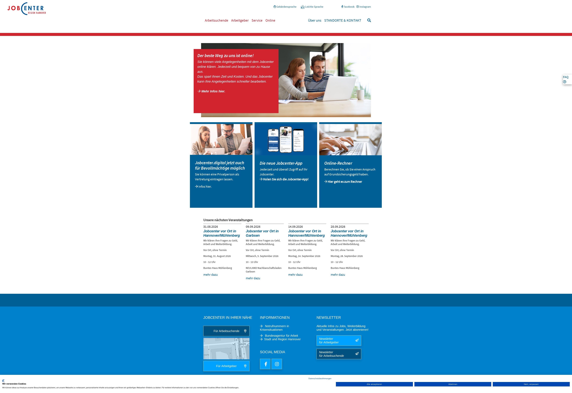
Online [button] (270, 20)
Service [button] (257, 20)
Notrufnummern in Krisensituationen (274, 327)
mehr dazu (210, 274)
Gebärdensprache (286, 6)
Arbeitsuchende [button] (216, 20)
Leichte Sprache (314, 6)
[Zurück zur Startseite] (289, 8)
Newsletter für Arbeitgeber (329, 340)
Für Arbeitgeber (226, 366)
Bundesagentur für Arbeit (281, 335)
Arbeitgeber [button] (240, 20)
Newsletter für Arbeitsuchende (331, 354)
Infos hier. (205, 186)
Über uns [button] (314, 20)
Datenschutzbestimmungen (319, 378)
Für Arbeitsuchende (226, 331)
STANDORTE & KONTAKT (342, 20)
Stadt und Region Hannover (282, 339)
